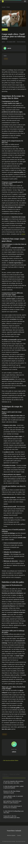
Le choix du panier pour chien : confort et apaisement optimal (13, 787)
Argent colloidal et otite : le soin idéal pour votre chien (13, 796)
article (23, 234)
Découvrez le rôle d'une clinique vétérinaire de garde (11, 791)
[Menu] (25, 1)
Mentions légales (11, 835)
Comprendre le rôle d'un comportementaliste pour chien (11, 816)
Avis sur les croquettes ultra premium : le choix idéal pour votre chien (13, 782)
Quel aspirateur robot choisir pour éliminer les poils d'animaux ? (12, 801)
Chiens (8, 7)
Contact (19, 835)
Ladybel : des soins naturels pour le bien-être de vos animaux (12, 806)
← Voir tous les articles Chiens (10, 760)
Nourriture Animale (14, 830)
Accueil (3, 7)
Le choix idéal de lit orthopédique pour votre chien (13, 811)
